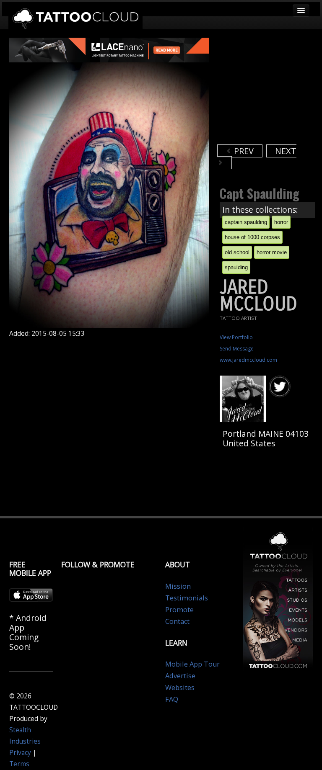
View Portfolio (236, 337)
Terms (19, 764)
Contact (177, 621)
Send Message (237, 348)
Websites (180, 687)
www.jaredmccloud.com (248, 359)
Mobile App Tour (192, 664)
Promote (179, 609)
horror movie (272, 252)
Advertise (180, 675)
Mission (178, 586)
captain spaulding (246, 222)
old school (237, 252)
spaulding (236, 267)
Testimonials (186, 598)
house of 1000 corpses (252, 237)
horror (281, 222)
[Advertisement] (269, 90)
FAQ (171, 699)
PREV (243, 151)
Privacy (20, 752)
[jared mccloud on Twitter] (281, 387)
